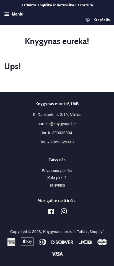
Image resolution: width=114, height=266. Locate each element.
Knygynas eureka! (57, 41)
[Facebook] (51, 212)
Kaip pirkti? (57, 177)
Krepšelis (101, 19)
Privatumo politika (57, 170)
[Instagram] (64, 212)
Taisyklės (57, 185)
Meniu (17, 14)
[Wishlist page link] (29, 13)
